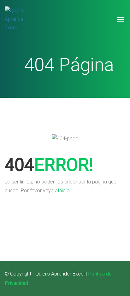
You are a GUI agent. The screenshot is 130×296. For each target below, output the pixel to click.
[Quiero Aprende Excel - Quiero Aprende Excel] (17, 22)
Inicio (64, 191)
